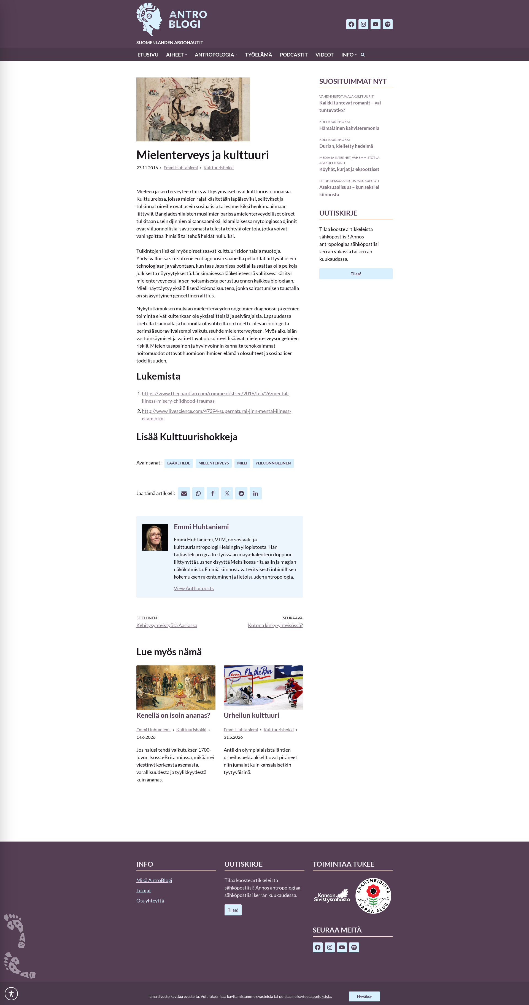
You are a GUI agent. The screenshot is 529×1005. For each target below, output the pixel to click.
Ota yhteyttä (150, 900)
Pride (324, 180)
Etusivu (147, 55)
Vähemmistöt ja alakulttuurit (346, 96)
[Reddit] (241, 493)
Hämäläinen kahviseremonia (349, 128)
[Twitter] (227, 493)
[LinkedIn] (256, 493)
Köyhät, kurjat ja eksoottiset (349, 169)
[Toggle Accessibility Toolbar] (11, 994)
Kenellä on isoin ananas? (173, 715)
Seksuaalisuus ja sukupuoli (354, 180)
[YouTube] (375, 24)
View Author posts (194, 588)
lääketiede (178, 463)
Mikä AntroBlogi (154, 880)
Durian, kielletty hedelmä (346, 146)
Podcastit (294, 55)
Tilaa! (356, 273)
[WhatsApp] (198, 493)
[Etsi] (363, 54)
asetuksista (321, 996)
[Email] (184, 493)
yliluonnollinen (273, 463)
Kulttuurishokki (219, 167)
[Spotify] (388, 24)
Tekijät (143, 890)
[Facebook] (351, 24)
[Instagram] (363, 24)
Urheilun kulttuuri (251, 715)
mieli (242, 463)
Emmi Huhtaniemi (181, 167)
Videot (324, 55)
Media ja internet (334, 157)
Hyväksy (364, 996)
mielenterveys (213, 463)
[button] (186, 54)
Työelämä (258, 55)
